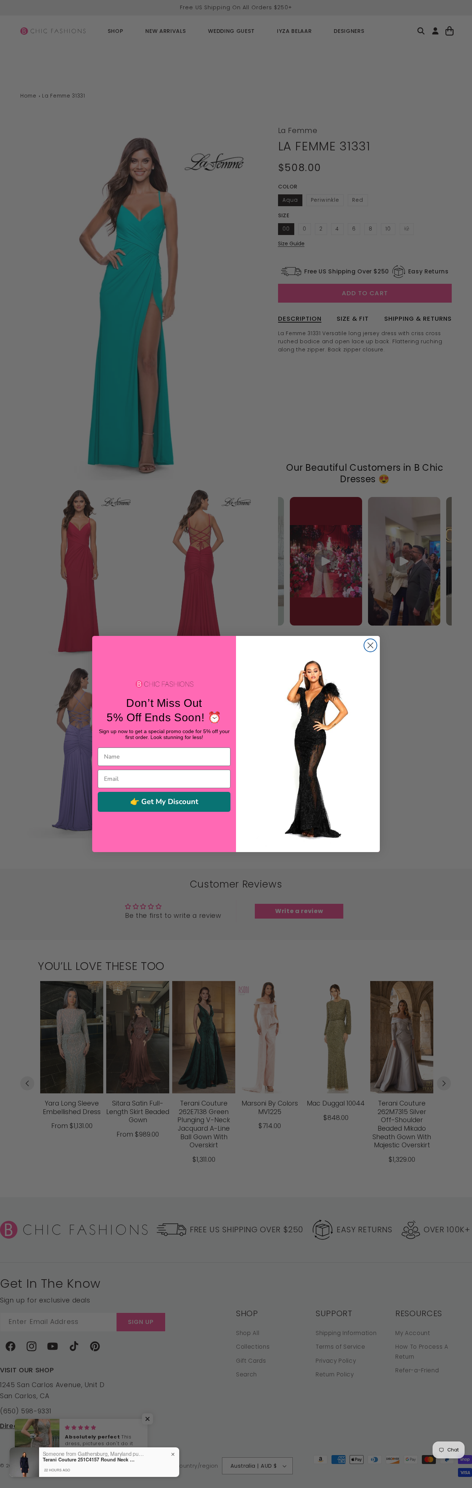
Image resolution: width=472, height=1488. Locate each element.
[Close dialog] (370, 645)
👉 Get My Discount (164, 802)
